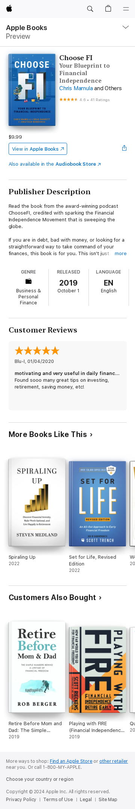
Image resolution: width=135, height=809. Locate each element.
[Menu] (126, 9)
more (121, 253)
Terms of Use (58, 799)
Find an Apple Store (71, 761)
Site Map (108, 799)
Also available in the (52, 164)
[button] (90, 9)
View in (35, 149)
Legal (86, 799)
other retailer (113, 761)
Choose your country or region (40, 779)
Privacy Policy (21, 799)
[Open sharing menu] (124, 148)
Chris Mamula (76, 88)
